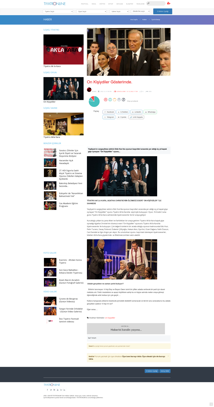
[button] (168, 3)
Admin (93, 91)
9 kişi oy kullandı (132, 101)
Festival (84, 4)
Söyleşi (119, 4)
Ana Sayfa (134, 19)
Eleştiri (129, 4)
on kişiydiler (110, 318)
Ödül (94, 4)
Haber (144, 19)
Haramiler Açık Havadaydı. (66, 162)
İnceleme (141, 4)
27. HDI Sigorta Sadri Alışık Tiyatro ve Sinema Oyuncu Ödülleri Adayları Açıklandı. (71, 174)
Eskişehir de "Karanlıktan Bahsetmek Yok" (71, 194)
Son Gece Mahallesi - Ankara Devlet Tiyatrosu (70, 271)
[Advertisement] (129, 133)
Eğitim (102, 4)
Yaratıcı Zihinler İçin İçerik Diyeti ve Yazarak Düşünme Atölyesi (70, 153)
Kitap (110, 4)
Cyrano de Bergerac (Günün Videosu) (68, 300)
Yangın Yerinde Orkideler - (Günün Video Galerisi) (71, 310)
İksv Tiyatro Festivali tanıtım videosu (69, 320)
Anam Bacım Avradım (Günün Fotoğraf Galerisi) (71, 281)
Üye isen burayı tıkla (131, 356)
